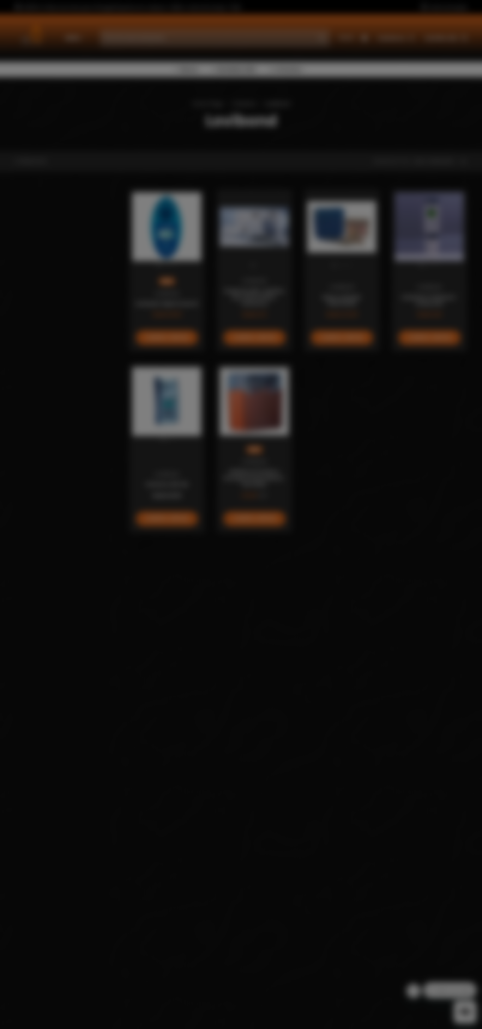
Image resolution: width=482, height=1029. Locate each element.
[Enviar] (293, 560)
